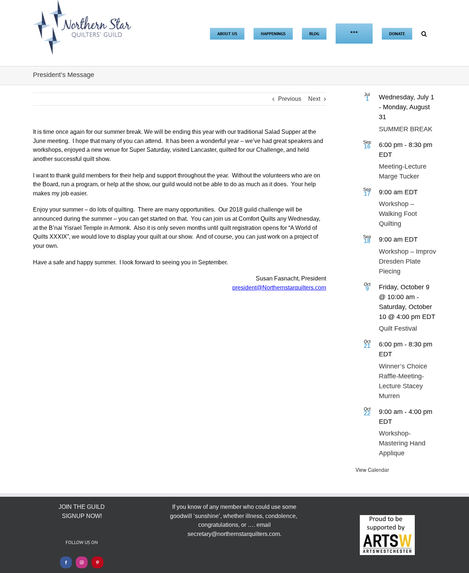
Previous (289, 99)
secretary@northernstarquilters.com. (234, 534)
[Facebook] (66, 562)
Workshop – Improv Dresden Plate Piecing (407, 261)
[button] (424, 33)
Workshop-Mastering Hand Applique (402, 443)
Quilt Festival (398, 328)
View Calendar (372, 469)
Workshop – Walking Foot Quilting (398, 213)
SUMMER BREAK (405, 129)
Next (314, 99)
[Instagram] (82, 562)
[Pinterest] (97, 562)
